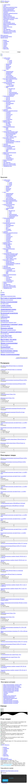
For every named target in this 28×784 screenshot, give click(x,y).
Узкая (7, 69)
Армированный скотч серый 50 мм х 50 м (10, 657)
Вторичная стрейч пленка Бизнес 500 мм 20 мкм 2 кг (13, 443)
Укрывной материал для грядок (10, 703)
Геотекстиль (6, 25)
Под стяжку (11, 85)
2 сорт (10, 91)
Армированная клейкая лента (10, 698)
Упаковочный (9, 72)
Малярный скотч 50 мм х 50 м (7, 398)
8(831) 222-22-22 (4, 35)
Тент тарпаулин (6, 29)
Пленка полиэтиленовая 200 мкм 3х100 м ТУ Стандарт (13, 545)
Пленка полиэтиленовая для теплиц (11, 685)
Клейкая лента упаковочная (9, 695)
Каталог (5, 40)
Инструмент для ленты (8, 19)
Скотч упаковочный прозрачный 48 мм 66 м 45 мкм (13, 412)
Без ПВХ (8, 123)
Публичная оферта (8, 764)
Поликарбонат (5, 347)
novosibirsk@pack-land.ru (6, 36)
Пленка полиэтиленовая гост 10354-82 (12, 687)
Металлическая (9, 135)
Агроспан (8, 113)
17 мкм (10, 60)
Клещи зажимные (10, 140)
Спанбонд (5, 12)
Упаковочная (12, 94)
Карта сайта (6, 48)
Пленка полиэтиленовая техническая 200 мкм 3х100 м (13, 383)
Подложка (8, 107)
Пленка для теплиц (7, 26)
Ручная (7, 59)
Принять (5, 780)
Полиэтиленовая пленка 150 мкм (11, 689)
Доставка (5, 43)
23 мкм (10, 62)
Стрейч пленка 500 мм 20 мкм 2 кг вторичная (11, 369)
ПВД (7, 87)
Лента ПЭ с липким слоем (9, 30)
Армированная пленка (8, 309)
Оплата (5, 45)
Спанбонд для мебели (8, 692)
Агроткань (8, 115)
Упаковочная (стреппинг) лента (10, 18)
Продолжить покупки (13, 770)
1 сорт (10, 89)
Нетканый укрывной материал (10, 13)
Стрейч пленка (6, 4)
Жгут (7, 105)
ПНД (7, 129)
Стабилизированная (13, 93)
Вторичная (8, 66)
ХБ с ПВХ (8, 124)
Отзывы (5, 42)
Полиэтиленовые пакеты (9, 23)
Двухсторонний (9, 76)
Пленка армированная (8, 9)
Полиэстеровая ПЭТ (10, 134)
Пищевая (8, 67)
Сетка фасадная (6, 21)
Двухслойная (9, 80)
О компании (6, 41)
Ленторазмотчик (10, 142)
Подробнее (11, 777)
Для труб (8, 104)
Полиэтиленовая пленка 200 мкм (11, 690)
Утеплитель (8, 108)
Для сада (8, 156)
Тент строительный (7, 699)
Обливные (8, 125)
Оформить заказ (4, 770)
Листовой (8, 102)
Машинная (8, 64)
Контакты (5, 47)
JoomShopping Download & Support (21, 358)
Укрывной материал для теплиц (10, 700)
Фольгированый (10, 103)
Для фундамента (10, 158)
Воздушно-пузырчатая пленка (10, 7)
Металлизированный (11, 77)
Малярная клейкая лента (9, 697)
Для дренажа (9, 155)
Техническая (9, 83)
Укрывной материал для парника (11, 701)
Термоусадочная (9, 86)
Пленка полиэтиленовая (9, 8)
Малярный (8, 73)
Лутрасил (8, 118)
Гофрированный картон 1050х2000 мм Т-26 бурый (12, 505)
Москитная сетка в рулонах (9, 31)
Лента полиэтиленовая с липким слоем (12, 684)
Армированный (9, 71)
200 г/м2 (8, 99)
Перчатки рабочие (7, 15)
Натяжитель (9, 139)
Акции (4, 46)
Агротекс (8, 117)
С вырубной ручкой (10, 148)
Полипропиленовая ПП (11, 132)
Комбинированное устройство (13, 141)
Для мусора (8, 130)
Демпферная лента (7, 33)
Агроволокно (9, 119)
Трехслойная (9, 81)
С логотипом (9, 75)
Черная (7, 65)
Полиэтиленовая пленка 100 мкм (11, 688)
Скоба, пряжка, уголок (11, 136)
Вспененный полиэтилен (9, 10)
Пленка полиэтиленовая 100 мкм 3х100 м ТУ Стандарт (13, 644)
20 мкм (10, 61)
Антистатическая (13, 92)
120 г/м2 (8, 97)
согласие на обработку (6, 765)
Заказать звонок (4, 37)
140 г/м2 (8, 98)
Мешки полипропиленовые (9, 24)
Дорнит (5, 28)
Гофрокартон (5, 317)
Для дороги (8, 157)
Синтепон (5, 20)
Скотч (4, 5)
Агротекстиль (9, 114)
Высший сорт (12, 88)
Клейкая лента (6, 14)
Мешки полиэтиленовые (9, 17)
